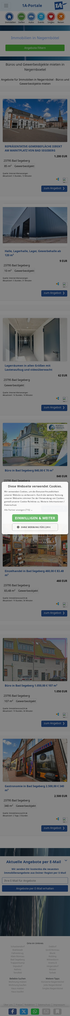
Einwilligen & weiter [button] (35, 518)
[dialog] (35, 508)
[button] (35, 509)
